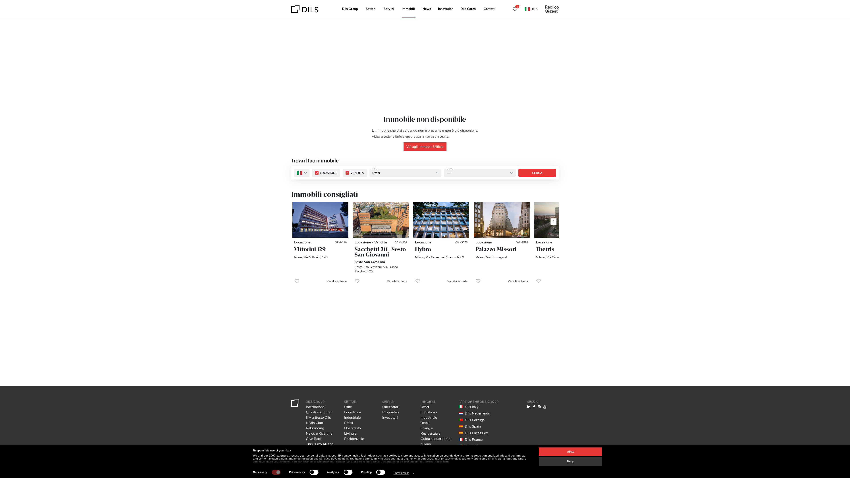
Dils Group (350, 8)
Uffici (348, 406)
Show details (401, 473)
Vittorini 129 (310, 249)
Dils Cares (468, 8)
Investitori (390, 417)
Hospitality (352, 428)
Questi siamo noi (319, 412)
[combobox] (301, 173)
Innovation (445, 8)
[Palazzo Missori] (502, 220)
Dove (450, 168)
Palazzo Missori (496, 249)
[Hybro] (441, 220)
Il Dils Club (314, 422)
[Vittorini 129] (320, 220)
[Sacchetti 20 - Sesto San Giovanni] (381, 220)
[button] (296, 281)
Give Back (314, 438)
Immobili (408, 8)
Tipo (374, 168)
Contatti (489, 8)
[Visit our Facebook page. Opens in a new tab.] (534, 406)
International (315, 406)
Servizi (389, 8)
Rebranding (315, 428)
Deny (570, 461)
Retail (348, 422)
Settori (371, 8)
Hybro (423, 249)
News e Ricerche (319, 433)
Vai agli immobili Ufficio (425, 146)
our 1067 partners (276, 455)
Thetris (545, 249)
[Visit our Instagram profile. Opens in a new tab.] (539, 406)
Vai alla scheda (336, 281)
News (427, 8)
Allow (570, 451)
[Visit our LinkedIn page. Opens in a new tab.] (528, 406)
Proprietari (390, 412)
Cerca (537, 173)
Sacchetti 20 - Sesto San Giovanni (380, 252)
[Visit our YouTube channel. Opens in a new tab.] (545, 406)
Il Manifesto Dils (318, 417)
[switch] (314, 472)
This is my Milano (319, 443)
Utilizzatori (390, 406)
